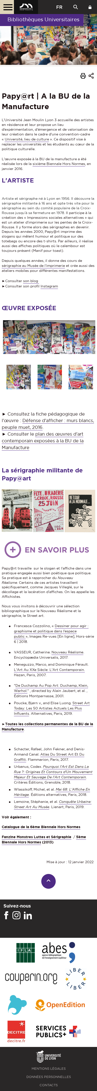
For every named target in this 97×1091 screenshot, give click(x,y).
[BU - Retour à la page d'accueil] (26, 7)
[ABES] (58, 953)
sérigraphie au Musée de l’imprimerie (33, 266)
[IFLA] (25, 953)
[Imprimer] (83, 76)
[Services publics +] (58, 1032)
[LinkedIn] (28, 915)
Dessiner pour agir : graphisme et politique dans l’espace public (51, 631)
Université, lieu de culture (27, 139)
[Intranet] (90, 7)
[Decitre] (16, 1032)
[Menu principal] (7, 7)
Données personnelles (48, 1076)
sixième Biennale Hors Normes (59, 164)
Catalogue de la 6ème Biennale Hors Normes (41, 827)
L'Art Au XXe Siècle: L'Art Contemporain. (49, 670)
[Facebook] (6, 915)
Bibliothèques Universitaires (43, 19)
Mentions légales (49, 1068)
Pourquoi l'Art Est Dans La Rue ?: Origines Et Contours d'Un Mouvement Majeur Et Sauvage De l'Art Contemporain (53, 772)
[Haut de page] (48, 881)
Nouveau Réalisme (67, 652)
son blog (31, 281)
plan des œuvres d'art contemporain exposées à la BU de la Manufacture (43, 441)
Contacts (49, 1085)
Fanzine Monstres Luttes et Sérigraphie (36, 837)
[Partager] (91, 77)
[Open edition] (60, 1005)
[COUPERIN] (31, 979)
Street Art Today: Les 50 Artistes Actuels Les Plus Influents (52, 708)
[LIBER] (76, 979)
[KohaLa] (17, 1005)
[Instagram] (16, 915)
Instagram (49, 286)
